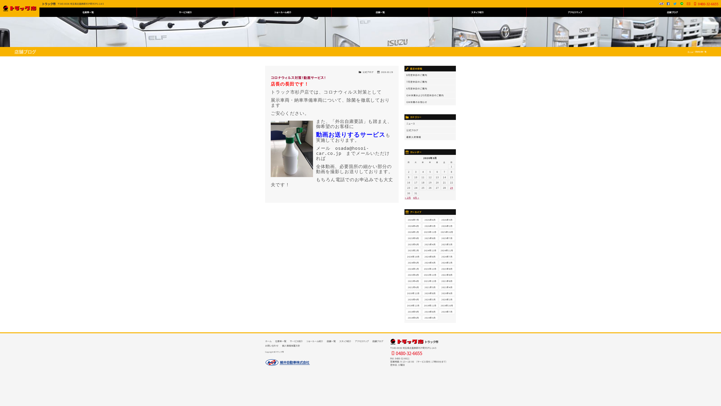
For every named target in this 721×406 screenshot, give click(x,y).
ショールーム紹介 (282, 12)
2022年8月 (447, 274)
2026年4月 (413, 225)
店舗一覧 (380, 12)
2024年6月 (413, 262)
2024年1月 (413, 268)
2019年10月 (447, 305)
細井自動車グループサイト (661, 4)
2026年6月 (430, 219)
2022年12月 (430, 274)
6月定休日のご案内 (416, 88)
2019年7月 (447, 311)
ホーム (690, 51)
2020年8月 (430, 293)
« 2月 (408, 197)
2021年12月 (430, 281)
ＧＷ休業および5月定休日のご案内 (425, 95)
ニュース (410, 123)
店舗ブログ (672, 12)
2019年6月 (413, 317)
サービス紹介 (185, 12)
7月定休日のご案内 (416, 81)
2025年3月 (447, 244)
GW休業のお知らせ (416, 102)
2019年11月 (430, 305)
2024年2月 (447, 262)
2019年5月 (430, 317)
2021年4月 (447, 287)
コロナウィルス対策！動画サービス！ (298, 77)
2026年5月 (447, 219)
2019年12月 (413, 305)
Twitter (675, 4)
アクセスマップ (575, 12)
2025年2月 (413, 250)
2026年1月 (413, 231)
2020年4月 (413, 299)
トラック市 (20, 8)
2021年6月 (413, 287)
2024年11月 (447, 250)
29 (451, 187)
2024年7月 (447, 256)
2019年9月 (413, 311)
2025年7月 (447, 238)
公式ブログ (368, 71)
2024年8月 (430, 256)
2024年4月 (430, 262)
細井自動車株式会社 (287, 362)
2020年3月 (430, 299)
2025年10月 (447, 231)
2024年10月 (413, 256)
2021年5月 (430, 287)
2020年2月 (447, 299)
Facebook (668, 4)
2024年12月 (430, 250)
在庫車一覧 (88, 12)
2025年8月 (430, 238)
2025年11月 (430, 231)
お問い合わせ (688, 4)
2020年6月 (447, 293)
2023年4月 (413, 274)
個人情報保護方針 (291, 345)
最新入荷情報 (413, 137)
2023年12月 (430, 268)
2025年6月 (413, 244)
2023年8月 (447, 268)
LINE (681, 4)
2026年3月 (430, 225)
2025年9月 (413, 238)
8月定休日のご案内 (416, 75)
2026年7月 (413, 219)
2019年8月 (430, 311)
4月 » (416, 197)
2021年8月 (447, 281)
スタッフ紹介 (477, 12)
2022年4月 (413, 281)
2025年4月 (430, 244)
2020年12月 (413, 293)
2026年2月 (447, 225)
